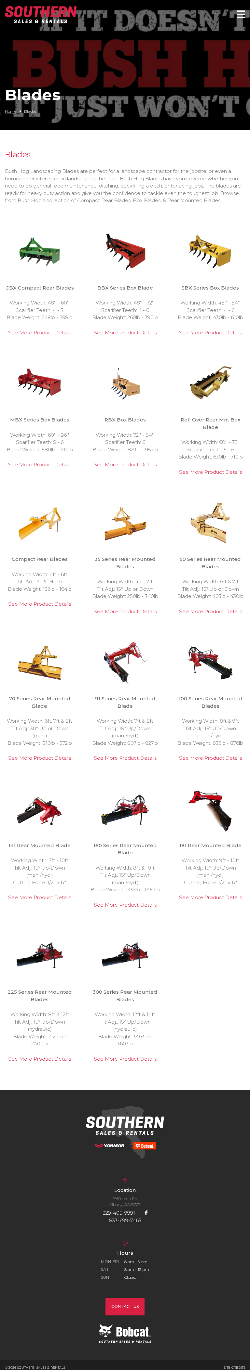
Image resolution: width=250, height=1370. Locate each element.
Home (10, 111)
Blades (18, 154)
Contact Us (125, 1306)
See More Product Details (39, 333)
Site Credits (234, 1367)
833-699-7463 (125, 1220)
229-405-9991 (119, 1213)
